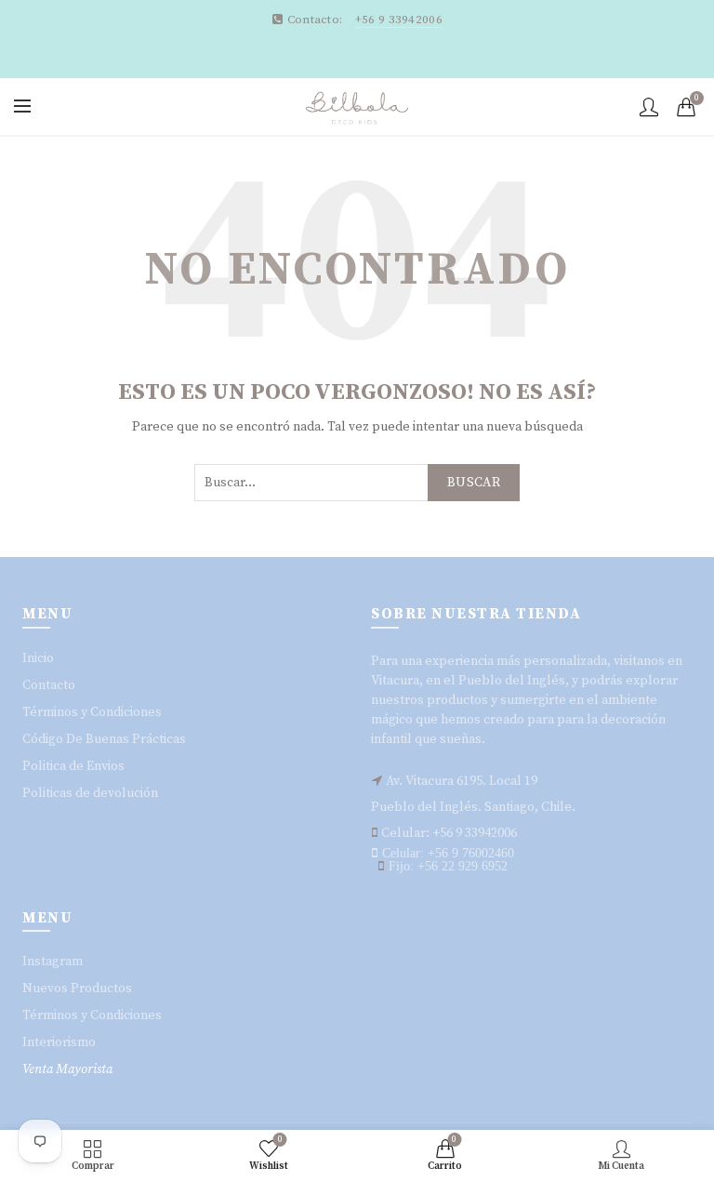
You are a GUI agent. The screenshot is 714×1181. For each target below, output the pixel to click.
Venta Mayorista (67, 1069)
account (649, 107)
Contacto (48, 685)
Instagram (52, 961)
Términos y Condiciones (92, 712)
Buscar (473, 482)
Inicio (38, 658)
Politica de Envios (73, 766)
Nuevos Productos (77, 988)
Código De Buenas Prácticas (104, 739)
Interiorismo (59, 1042)
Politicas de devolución (90, 793)
